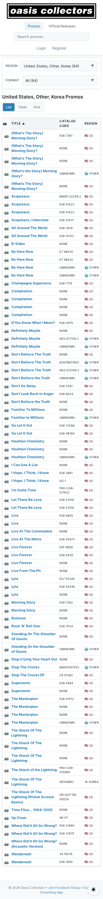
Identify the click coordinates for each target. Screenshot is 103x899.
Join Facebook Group (64, 888)
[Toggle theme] (93, 889)
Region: (12, 66)
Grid (37, 107)
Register (59, 48)
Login (41, 48)
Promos (34, 26)
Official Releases (62, 26)
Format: (13, 80)
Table (22, 107)
